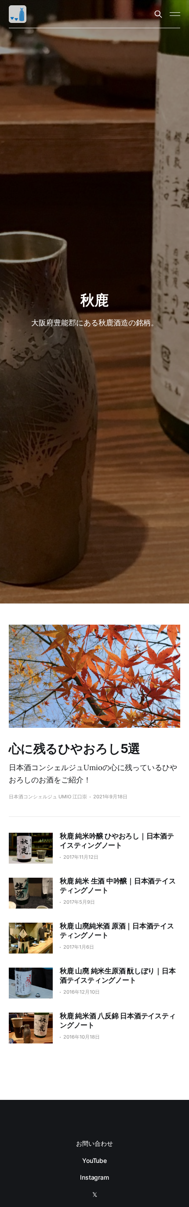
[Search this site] (158, 14)
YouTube (94, 1160)
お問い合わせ (94, 1143)
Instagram (94, 1177)
